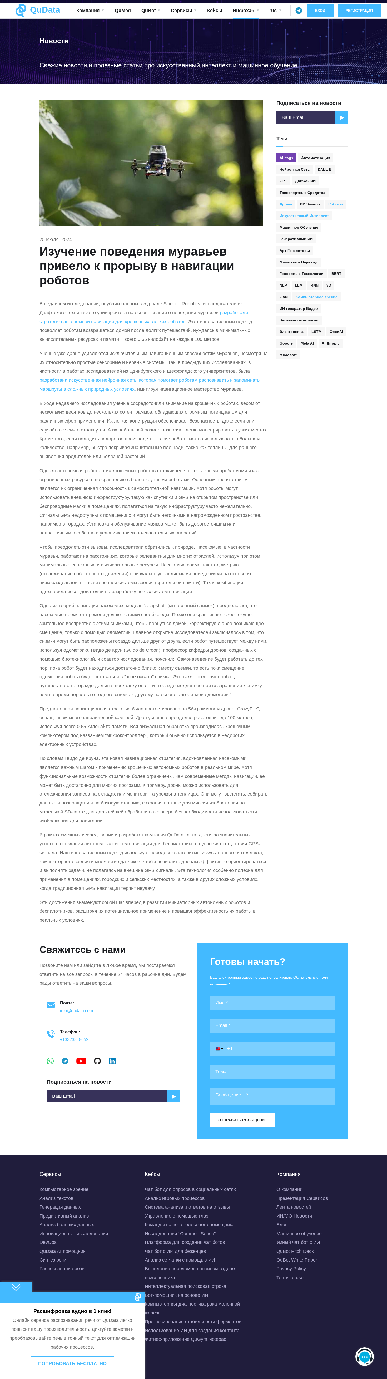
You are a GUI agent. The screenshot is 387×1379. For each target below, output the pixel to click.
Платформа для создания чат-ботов (185, 1242)
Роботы (335, 204)
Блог (281, 1224)
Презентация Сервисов (302, 1198)
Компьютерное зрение (317, 297)
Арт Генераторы (295, 250)
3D (328, 285)
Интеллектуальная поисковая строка (185, 1286)
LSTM (316, 332)
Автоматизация (315, 158)
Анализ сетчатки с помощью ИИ (180, 1260)
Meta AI (307, 343)
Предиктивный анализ (64, 1216)
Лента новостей (293, 1207)
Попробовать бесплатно (72, 1363)
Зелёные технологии (299, 320)
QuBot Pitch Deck (295, 1251)
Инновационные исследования (73, 1233)
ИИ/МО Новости (294, 1216)
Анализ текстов (56, 1198)
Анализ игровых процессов (175, 1198)
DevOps (48, 1242)
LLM (299, 285)
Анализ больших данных (66, 1224)
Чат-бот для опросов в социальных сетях (190, 1189)
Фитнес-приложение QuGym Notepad (185, 1339)
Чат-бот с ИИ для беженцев (175, 1251)
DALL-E (324, 169)
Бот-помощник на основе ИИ (176, 1295)
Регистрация (359, 10)
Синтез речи (52, 1260)
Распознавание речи (62, 1268)
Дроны (286, 204)
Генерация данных (60, 1207)
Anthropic (331, 343)
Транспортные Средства (302, 192)
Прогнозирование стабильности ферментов (193, 1321)
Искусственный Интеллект (304, 216)
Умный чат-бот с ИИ (298, 1242)
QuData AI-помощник (62, 1251)
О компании (289, 1189)
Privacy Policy (291, 1268)
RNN (315, 285)
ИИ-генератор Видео (299, 308)
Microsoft (288, 355)
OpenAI (336, 332)
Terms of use (290, 1277)
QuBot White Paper (296, 1260)
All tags (286, 158)
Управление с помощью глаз (176, 1216)
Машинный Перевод (298, 262)
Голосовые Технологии (302, 274)
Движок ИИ (305, 181)
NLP (283, 285)
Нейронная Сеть (295, 169)
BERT (336, 274)
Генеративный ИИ (296, 239)
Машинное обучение (299, 1233)
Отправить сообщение (242, 1120)
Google (286, 343)
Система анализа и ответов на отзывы (187, 1207)
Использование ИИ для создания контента (192, 1330)
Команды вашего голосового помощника (190, 1224)
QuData (44, 9)
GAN (284, 297)
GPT (283, 181)
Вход (320, 10)
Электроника (292, 332)
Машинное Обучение (299, 227)
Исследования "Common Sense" (180, 1233)
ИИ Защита (310, 204)
